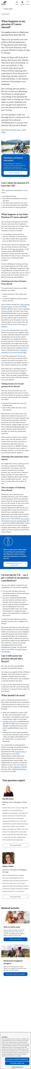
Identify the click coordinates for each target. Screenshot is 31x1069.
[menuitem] (16, 3)
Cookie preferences (17, 1067)
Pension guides (8, 9)
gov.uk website (18, 249)
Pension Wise (20, 752)
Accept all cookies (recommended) (17, 1059)
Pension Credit (6, 311)
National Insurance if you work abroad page (14, 351)
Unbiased (17, 767)
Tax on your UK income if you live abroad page (15, 520)
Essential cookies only (17, 1063)
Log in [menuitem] (17, 4)
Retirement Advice (20, 769)
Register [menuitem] (23, 4)
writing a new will (9, 721)
